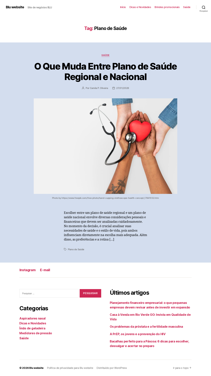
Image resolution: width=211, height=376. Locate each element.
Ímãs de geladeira (32, 328)
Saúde (186, 7)
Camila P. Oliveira (99, 88)
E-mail (45, 270)
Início (123, 7)
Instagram (27, 270)
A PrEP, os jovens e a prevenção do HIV (138, 334)
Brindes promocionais (167, 7)
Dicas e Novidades (140, 7)
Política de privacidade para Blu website (70, 367)
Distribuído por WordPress (111, 367)
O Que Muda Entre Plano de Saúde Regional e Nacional (105, 71)
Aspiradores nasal (32, 318)
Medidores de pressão (35, 333)
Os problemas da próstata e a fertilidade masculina (146, 326)
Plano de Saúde (76, 249)
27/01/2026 (122, 88)
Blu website (15, 7)
